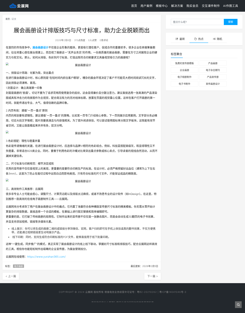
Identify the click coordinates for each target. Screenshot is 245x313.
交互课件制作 (211, 6)
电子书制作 (184, 83)
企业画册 (184, 70)
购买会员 (192, 6)
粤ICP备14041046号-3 (172, 291)
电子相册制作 (185, 76)
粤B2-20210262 (147, 291)
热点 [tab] (201, 39)
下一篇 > (152, 276)
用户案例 (146, 6)
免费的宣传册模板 (184, 63)
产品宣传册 (213, 76)
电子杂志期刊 (213, 70)
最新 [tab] (182, 39)
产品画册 (213, 63)
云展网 (89, 291)
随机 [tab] (219, 39)
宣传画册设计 (213, 83)
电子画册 (18, 266)
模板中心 (162, 6)
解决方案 (177, 6)
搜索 (230, 21)
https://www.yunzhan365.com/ (46, 256)
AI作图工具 (230, 6)
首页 (134, 6)
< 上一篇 (11, 276)
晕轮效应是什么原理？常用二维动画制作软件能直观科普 (122, 301)
